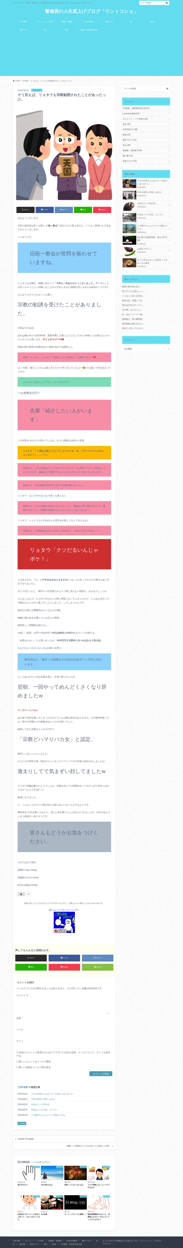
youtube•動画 (88, 21)
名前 (18, 1018)
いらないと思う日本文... (132, 296)
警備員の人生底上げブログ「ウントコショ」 (91, 11)
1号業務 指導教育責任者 (88, 30)
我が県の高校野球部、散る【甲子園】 (152, 240)
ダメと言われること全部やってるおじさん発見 (152, 263)
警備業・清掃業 (66, 21)
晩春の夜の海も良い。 (132, 286)
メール (19, 1029)
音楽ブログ (24, 30)
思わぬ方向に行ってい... (132, 305)
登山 (45, 30)
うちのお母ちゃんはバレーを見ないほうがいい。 (53, 1094)
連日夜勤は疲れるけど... (132, 323)
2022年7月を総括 (26, 1139)
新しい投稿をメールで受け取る (35, 1067)
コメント (22, 995)
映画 (66, 30)
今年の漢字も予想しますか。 (44, 1099)
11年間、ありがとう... (132, 309)
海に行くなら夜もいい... (132, 291)
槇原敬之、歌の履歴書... (132, 319)
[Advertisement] (91, 55)
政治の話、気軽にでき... (132, 300)
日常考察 (23, 21)
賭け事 (152, 21)
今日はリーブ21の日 (40, 1104)
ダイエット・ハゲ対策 (45, 21)
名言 (130, 21)
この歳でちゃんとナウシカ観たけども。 (49, 1115)
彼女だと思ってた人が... (132, 328)
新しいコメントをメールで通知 (35, 1061)
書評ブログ (109, 21)
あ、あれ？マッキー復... (132, 314)
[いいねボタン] (21, 894)
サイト (19, 1040)
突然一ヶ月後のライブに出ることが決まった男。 (89, 1146)
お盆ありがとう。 (145, 250)
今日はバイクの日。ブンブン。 (45, 1109)
